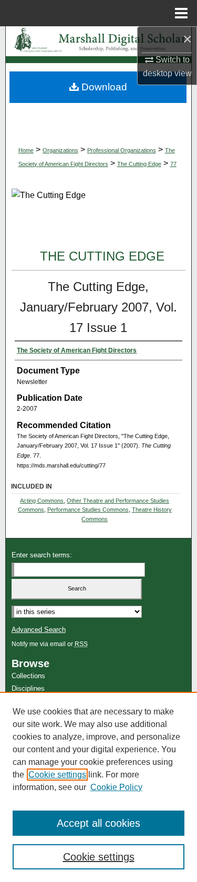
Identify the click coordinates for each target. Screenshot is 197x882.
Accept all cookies (98, 823)
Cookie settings (57, 774)
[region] (98, 787)
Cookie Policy (116, 787)
